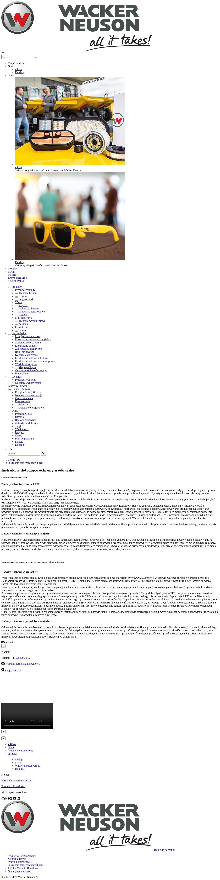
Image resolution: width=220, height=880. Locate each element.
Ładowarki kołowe (29, 308)
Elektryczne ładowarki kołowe (31, 358)
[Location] (3, 799)
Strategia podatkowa (19, 871)
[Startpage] (76, 50)
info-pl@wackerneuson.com (16, 780)
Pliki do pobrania (24, 438)
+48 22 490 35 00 (20, 657)
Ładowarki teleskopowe (32, 311)
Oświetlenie (21, 327)
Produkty (17, 286)
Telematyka (25, 404)
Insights (19, 432)
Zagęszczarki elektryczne (28, 348)
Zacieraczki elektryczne (28, 342)
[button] (18, 277)
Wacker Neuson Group (20, 750)
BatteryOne (21, 373)
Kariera (12, 274)
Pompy (22, 330)
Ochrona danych (17, 858)
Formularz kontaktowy (13, 786)
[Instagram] (7, 799)
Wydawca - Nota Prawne (22, 855)
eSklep (12, 744)
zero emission (19, 333)
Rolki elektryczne (24, 351)
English (12, 280)
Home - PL (14, 459)
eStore (18, 69)
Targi (18, 426)
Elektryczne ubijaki (25, 345)
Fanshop (19, 72)
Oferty (18, 435)
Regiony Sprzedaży (25, 419)
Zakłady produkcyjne (26, 423)
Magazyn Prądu (27, 367)
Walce (18, 302)
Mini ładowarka (23, 317)
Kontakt (12, 268)
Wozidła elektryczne (26, 364)
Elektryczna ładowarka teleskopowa (34, 361)
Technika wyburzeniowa (32, 320)
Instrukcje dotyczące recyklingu (25, 462)
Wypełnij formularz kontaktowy (23, 663)
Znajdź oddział (16, 63)
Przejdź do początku (164, 849)
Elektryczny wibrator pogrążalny (33, 339)
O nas (15, 410)
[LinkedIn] (18, 799)
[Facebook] (11, 799)
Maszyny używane (18, 385)
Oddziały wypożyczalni (28, 382)
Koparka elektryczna (26, 354)
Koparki (23, 305)
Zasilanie (23, 323)
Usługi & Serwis (21, 389)
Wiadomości (22, 429)
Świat (11, 271)
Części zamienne (24, 398)
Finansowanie (22, 401)
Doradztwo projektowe (31, 407)
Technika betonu (28, 292)
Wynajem (17, 376)
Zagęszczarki (26, 299)
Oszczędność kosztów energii (31, 370)
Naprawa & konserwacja (28, 395)
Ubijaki (23, 296)
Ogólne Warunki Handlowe (23, 868)
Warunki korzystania (19, 861)
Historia (19, 416)
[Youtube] (15, 799)
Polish (20, 280)
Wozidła (23, 314)
